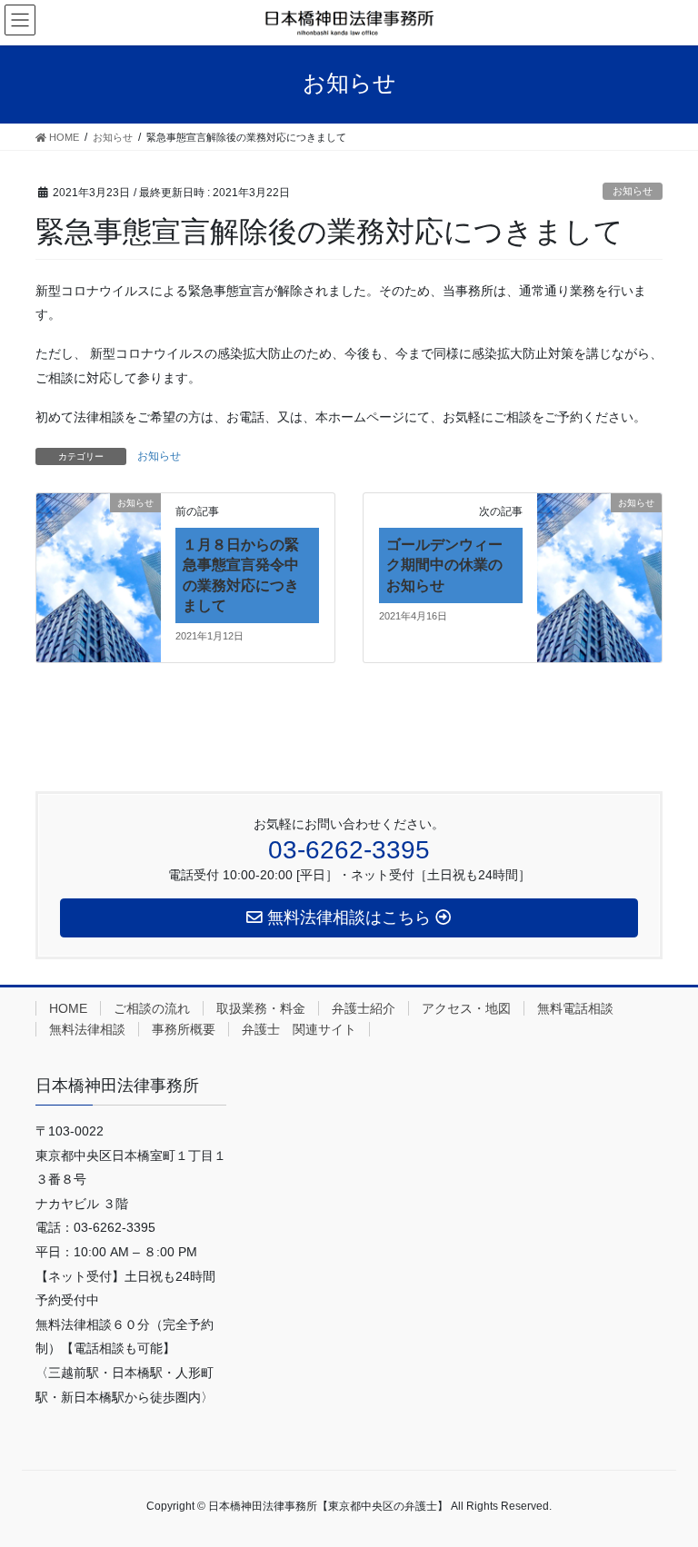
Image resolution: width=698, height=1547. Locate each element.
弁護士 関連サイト (299, 1029)
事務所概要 (183, 1029)
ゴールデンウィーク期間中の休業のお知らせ (444, 565)
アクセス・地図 (466, 1008)
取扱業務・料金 (260, 1008)
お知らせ (633, 190)
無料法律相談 (87, 1029)
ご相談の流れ (152, 1008)
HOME (68, 1008)
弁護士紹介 (363, 1008)
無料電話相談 (575, 1008)
